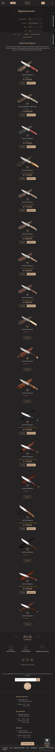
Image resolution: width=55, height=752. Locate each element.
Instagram (31, 660)
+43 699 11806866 (25, 650)
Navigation (3, 3)
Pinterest (27, 660)
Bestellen (31, 83)
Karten (25, 743)
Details (23, 83)
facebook (23, 660)
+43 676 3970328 (10, 650)
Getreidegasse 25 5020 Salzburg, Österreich (25, 700)
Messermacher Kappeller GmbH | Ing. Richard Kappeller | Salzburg (27, 3)
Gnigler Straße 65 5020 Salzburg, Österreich (25, 731)
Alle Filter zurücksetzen (27, 37)
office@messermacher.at (42, 651)
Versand (5, 748)
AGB (27, 748)
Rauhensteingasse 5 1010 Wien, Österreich (24, 715)
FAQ (11, 748)
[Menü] (49, 739)
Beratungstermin (19, 748)
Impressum (34, 748)
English (12, 3)
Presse (5, 749)
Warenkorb (53, 3)
